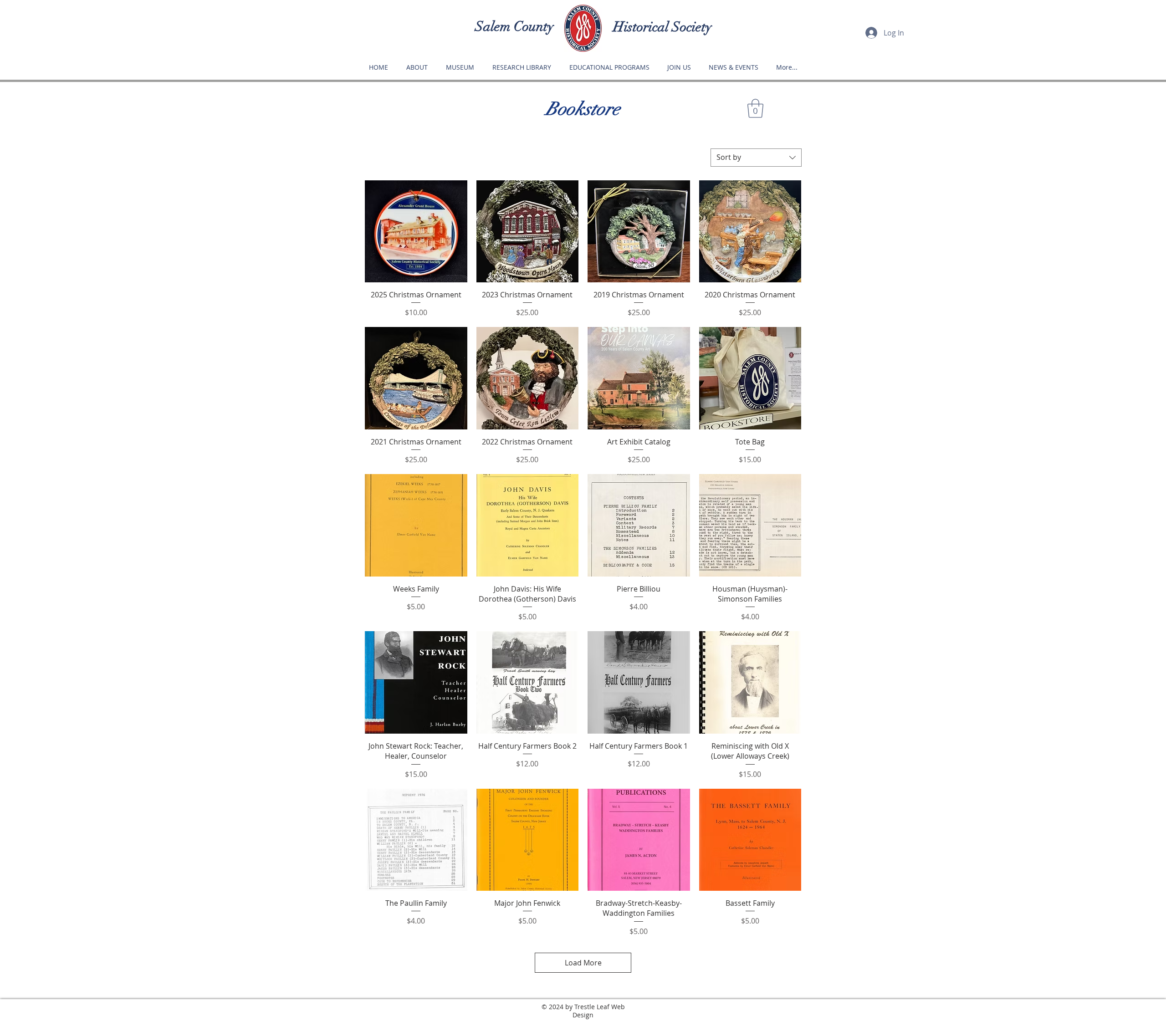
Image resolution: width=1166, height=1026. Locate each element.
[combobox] (756, 157)
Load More (583, 963)
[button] (755, 108)
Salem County (514, 26)
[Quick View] (416, 231)
